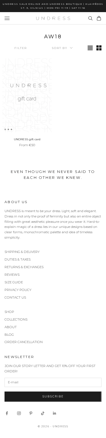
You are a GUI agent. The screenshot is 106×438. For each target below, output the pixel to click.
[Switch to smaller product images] (98, 47)
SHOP (9, 312)
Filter (20, 48)
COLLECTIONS (16, 319)
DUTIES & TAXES (18, 259)
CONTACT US (15, 297)
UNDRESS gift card (27, 139)
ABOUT (11, 327)
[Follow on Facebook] (7, 413)
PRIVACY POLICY (18, 290)
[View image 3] (11, 129)
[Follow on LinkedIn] (54, 413)
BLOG (9, 335)
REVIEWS (12, 275)
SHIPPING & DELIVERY (22, 252)
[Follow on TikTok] (42, 413)
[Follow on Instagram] (19, 413)
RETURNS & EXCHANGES (24, 267)
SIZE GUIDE (14, 282)
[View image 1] (5, 129)
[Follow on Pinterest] (31, 413)
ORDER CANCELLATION (24, 342)
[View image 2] (8, 129)
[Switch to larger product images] (90, 47)
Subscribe (52, 396)
